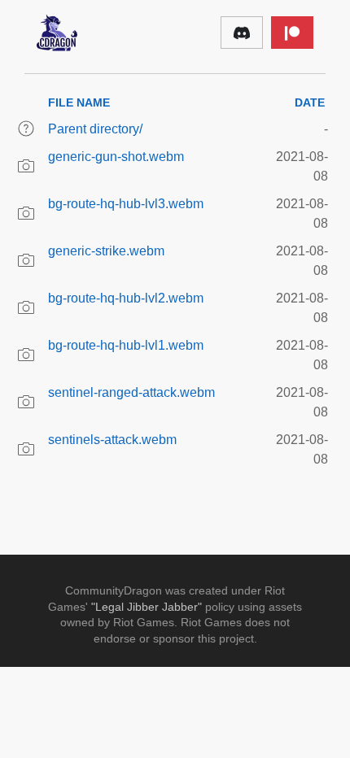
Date (310, 102)
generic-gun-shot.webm (116, 156)
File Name (79, 102)
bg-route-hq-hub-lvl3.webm (125, 204)
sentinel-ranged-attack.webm (131, 392)
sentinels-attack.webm (112, 440)
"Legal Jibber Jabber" (146, 606)
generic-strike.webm (106, 251)
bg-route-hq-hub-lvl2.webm (125, 298)
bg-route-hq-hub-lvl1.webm (125, 345)
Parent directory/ (95, 129)
